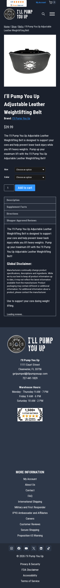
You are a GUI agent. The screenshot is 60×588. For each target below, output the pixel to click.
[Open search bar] (43, 13)
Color (6, 177)
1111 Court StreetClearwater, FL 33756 (30, 364)
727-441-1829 (30, 378)
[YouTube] (26, 548)
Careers (30, 518)
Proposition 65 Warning (30, 535)
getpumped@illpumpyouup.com (30, 373)
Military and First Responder (30, 507)
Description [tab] (13, 200)
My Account (41, 2)
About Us (30, 484)
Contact (30, 490)
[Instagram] (11, 548)
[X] (33, 548)
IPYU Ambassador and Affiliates (30, 513)
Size (6, 169)
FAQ (30, 496)
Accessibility (30, 575)
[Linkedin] (41, 548)
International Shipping (30, 501)
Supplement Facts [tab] (17, 206)
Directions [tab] (12, 213)
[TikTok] (48, 548)
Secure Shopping (30, 529)
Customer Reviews (30, 524)
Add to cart (25, 187)
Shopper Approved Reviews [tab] (21, 220)
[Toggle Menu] (52, 14)
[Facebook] (19, 548)
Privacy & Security (30, 564)
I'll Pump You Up (21, 118)
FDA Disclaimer (30, 569)
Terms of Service (30, 581)
